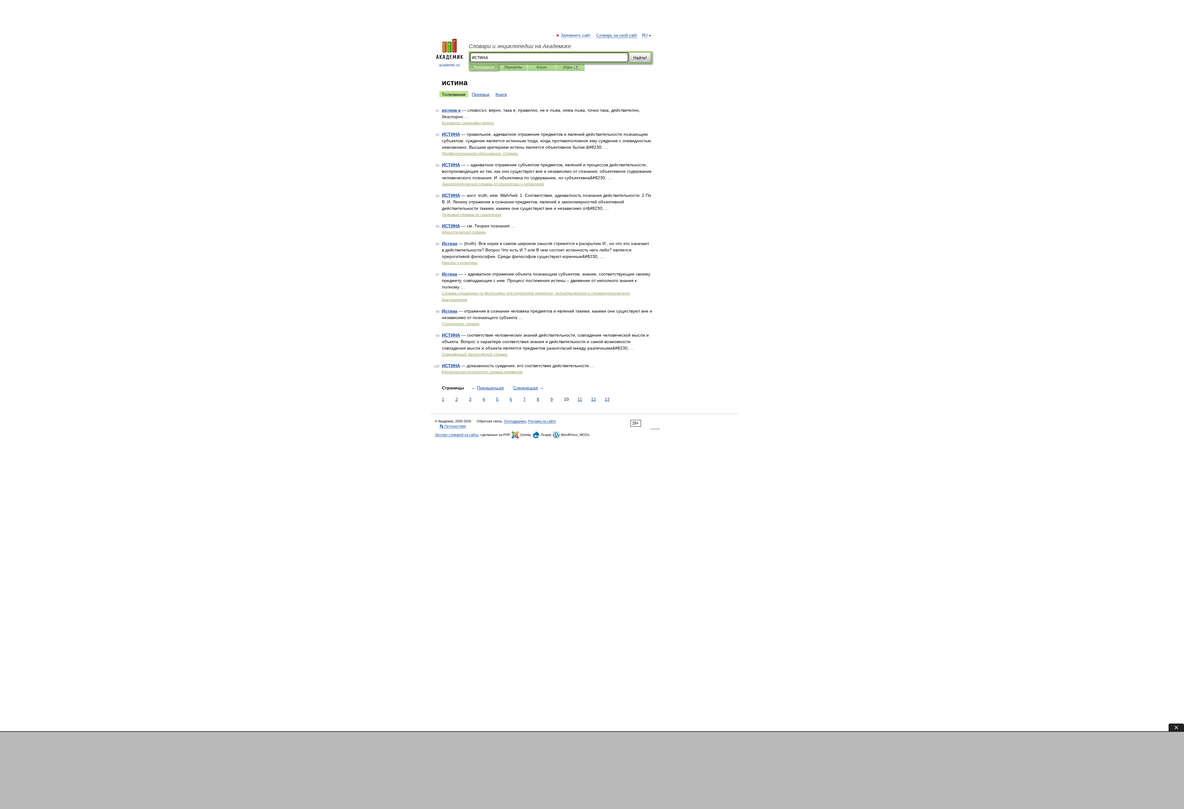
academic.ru (449, 65)
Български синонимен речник (468, 123)
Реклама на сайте (542, 421)
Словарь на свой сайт (616, 35)
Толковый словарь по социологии (471, 215)
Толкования (483, 67)
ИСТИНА (451, 134)
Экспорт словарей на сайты (457, 435)
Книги (541, 67)
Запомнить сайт (575, 35)
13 (607, 399)
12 (593, 399)
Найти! (640, 57)
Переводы (513, 67)
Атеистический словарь (464, 232)
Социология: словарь (460, 324)
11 (580, 399)
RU (645, 35)
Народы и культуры (460, 263)
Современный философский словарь (475, 354)
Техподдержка (515, 421)
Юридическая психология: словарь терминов (482, 372)
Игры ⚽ (570, 67)
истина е (451, 110)
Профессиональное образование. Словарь (480, 153)
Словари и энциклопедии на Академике (520, 46)
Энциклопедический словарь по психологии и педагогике (493, 184)
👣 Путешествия (452, 426)
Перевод (480, 94)
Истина (449, 243)
